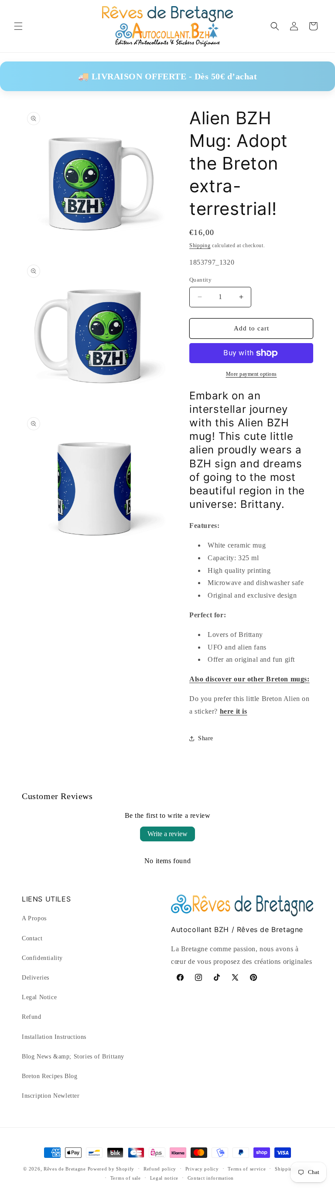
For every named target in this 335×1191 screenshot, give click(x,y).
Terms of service (247, 1168)
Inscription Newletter (51, 1095)
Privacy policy (202, 1168)
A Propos (34, 918)
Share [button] (205, 738)
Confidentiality (42, 958)
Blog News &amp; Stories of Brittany (73, 1056)
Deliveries (35, 977)
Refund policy (160, 1168)
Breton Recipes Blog (49, 1076)
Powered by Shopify (111, 1168)
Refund (31, 1017)
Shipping (200, 245)
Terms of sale (125, 1178)
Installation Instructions (54, 1037)
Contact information (211, 1178)
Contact (32, 938)
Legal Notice (39, 997)
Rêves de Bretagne (65, 1168)
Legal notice (164, 1178)
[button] (18, 26)
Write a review (167, 833)
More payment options (251, 374)
